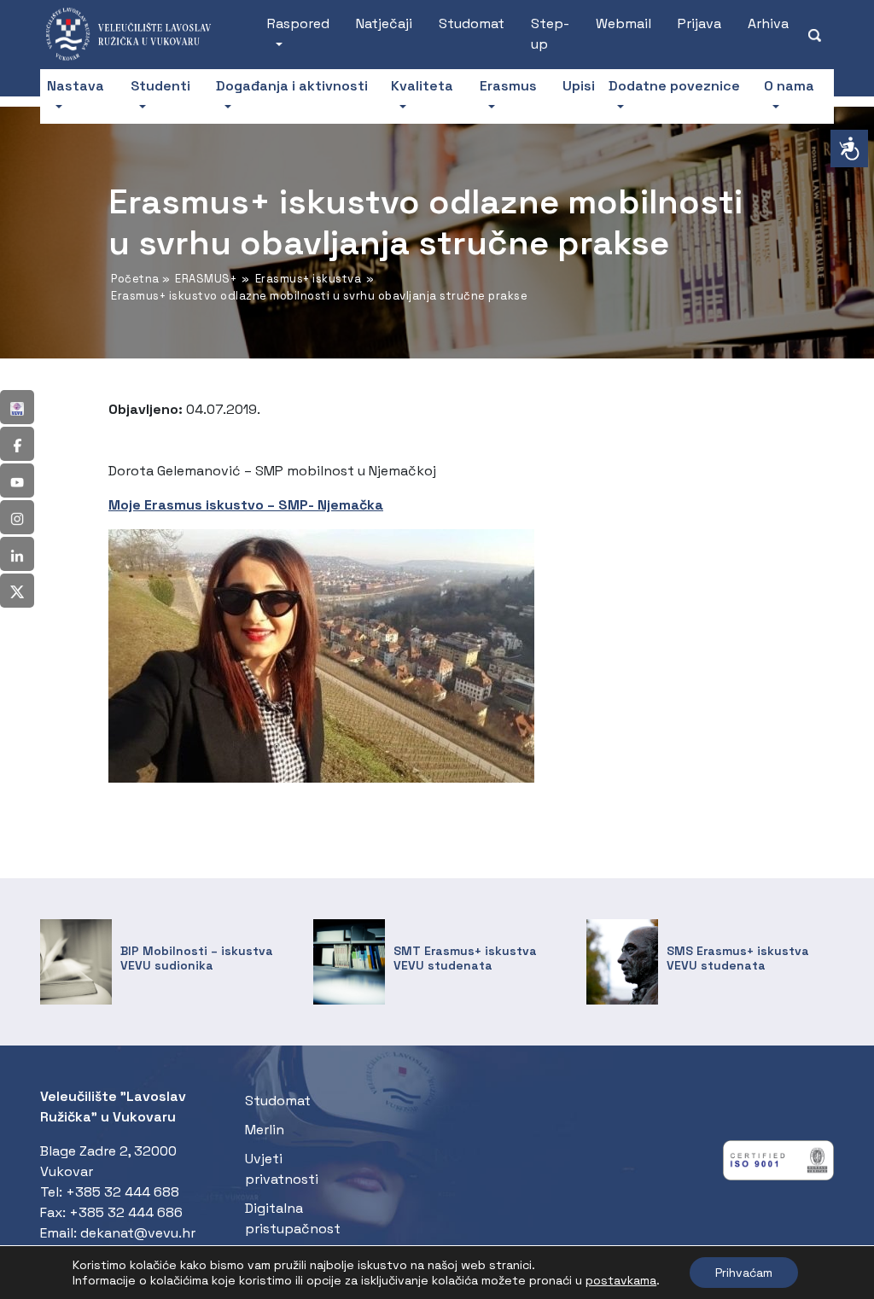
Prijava (699, 23)
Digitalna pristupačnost (293, 1218)
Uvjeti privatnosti (281, 1169)
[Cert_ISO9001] (778, 1165)
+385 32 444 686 (126, 1212)
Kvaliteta (422, 86)
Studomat (471, 23)
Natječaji (384, 23)
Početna (135, 278)
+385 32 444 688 (122, 1192)
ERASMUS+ (205, 278)
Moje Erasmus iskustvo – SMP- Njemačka (245, 505)
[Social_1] (17, 407)
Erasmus (508, 86)
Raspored (298, 23)
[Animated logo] (137, 34)
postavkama (621, 1280)
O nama (789, 86)
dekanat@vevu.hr (137, 1233)
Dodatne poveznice (674, 86)
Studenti (160, 86)
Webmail (623, 23)
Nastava (75, 86)
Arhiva (768, 23)
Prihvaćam (743, 1272)
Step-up (550, 34)
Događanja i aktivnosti (292, 86)
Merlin (264, 1130)
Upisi (578, 86)
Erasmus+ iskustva (308, 278)
